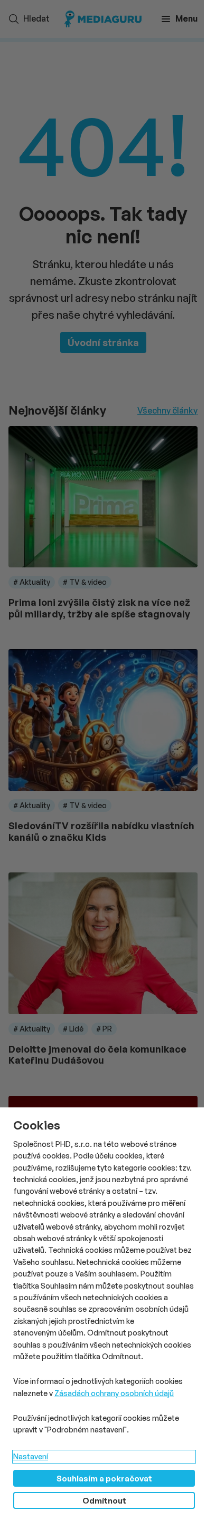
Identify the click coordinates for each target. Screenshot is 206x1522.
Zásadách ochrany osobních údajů (114, 1393)
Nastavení (30, 1456)
